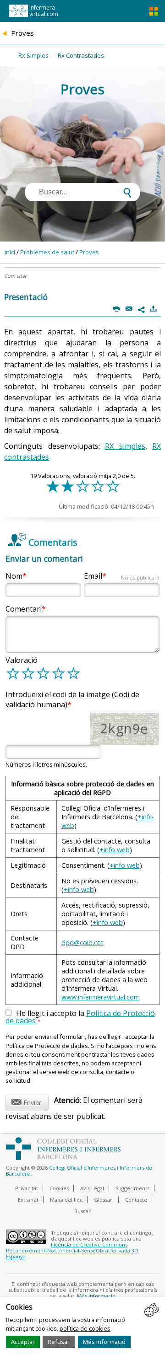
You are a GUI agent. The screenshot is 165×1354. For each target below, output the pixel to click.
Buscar (82, 1211)
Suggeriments (132, 1188)
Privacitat (26, 1188)
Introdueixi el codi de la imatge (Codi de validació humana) (72, 699)
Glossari (104, 1199)
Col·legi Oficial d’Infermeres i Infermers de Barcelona (79, 1170)
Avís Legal (92, 1188)
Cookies (59, 1188)
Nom (14, 576)
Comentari (24, 609)
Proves (89, 252)
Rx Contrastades (81, 55)
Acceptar (23, 1342)
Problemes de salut (47, 252)
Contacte (136, 1199)
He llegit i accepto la (80, 1017)
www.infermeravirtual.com (100, 997)
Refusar (59, 1342)
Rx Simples (33, 55)
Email (122, 576)
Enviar (26, 1101)
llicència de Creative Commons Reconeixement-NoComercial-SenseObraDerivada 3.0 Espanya (72, 1250)
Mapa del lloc (66, 1199)
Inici (10, 252)
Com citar (15, 275)
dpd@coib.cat (82, 942)
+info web (114, 849)
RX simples (125, 446)
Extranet (28, 1199)
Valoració (22, 660)
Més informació (104, 1342)
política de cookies (85, 1328)
